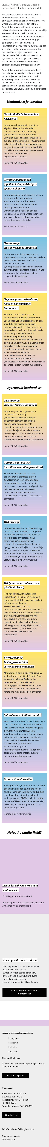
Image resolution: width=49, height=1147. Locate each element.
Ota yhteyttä (11, 1115)
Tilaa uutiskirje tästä (15, 1075)
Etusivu (5, 4)
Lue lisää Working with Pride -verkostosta (24, 992)
